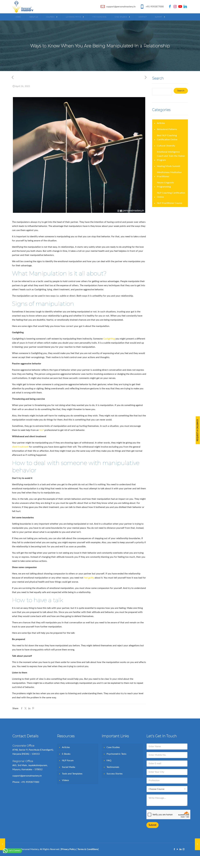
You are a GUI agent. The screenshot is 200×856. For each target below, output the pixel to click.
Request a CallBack (198, 430)
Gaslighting (109, 339)
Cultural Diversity (166, 146)
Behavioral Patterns (167, 129)
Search (180, 90)
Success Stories (115, 774)
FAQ (109, 760)
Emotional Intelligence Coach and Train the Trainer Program (171, 156)
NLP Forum (67, 760)
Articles (161, 123)
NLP (41, 430)
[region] (100, 847)
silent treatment (20, 447)
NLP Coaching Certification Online (171, 195)
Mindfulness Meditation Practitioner (169, 174)
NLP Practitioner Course (169, 203)
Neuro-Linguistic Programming (165, 184)
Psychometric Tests (116, 754)
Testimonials (113, 767)
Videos (65, 780)
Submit (152, 825)
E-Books (66, 754)
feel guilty (89, 578)
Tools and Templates (72, 774)
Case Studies (113, 747)
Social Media (68, 767)
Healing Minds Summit (168, 166)
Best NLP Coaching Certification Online (167, 137)
